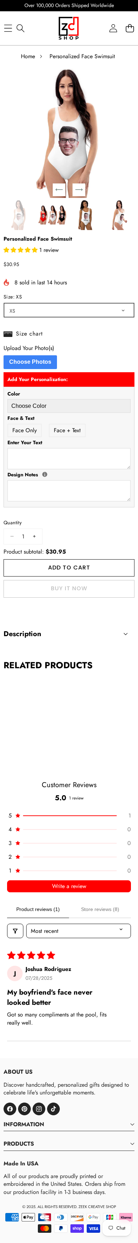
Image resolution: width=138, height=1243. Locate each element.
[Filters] (15, 931)
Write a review (69, 886)
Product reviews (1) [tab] (38, 909)
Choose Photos (30, 362)
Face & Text (20, 418)
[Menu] (8, 28)
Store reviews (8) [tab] (100, 909)
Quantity (13, 522)
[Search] (20, 28)
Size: (13, 297)
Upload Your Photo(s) (29, 348)
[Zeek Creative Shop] (69, 28)
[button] (59, 189)
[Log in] (113, 28)
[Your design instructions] (44, 474)
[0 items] (130, 28)
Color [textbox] (13, 394)
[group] (19, 215)
